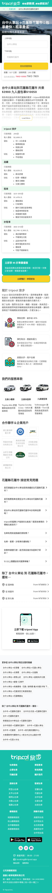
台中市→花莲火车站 (11, 739)
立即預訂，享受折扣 (26, 279)
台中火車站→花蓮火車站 (31, 667)
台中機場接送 (13, 825)
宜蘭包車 (38, 789)
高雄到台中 (38, 829)
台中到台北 (38, 821)
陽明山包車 (13, 797)
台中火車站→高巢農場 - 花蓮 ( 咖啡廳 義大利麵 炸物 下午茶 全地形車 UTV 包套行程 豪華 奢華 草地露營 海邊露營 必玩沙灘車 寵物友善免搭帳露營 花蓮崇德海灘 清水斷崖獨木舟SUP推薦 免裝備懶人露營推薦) (26, 686)
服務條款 (25, 863)
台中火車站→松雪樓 (11, 667)
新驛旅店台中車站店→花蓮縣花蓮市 (17, 720)
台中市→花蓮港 (9, 730)
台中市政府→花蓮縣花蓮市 (14, 725)
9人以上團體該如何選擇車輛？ (17, 561)
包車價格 (13, 765)
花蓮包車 (12, 9)
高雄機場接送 (13, 829)
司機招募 (13, 774)
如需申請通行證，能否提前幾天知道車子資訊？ (22, 551)
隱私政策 (16, 863)
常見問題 (38, 769)
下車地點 (8, 51)
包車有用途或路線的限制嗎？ (16, 533)
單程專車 (38, 765)
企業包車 (13, 769)
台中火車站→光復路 (30, 672)
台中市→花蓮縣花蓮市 (12, 711)
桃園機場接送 (13, 817)
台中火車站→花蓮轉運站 (13, 696)
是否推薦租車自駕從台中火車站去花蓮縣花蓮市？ (23, 500)
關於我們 (38, 774)
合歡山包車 (13, 801)
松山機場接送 (13, 821)
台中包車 (38, 797)
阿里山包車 (13, 789)
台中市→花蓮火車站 (35, 725)
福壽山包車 (13, 804)
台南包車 (38, 804)
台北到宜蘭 (38, 825)
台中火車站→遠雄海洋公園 (34, 677)
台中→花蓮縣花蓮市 (11, 716)
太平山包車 (13, 793)
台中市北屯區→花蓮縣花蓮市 (35, 711)
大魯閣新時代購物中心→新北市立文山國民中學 (22, 735)
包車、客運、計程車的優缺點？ (17, 541)
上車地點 (8, 38)
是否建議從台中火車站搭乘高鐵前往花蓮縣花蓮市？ (24, 489)
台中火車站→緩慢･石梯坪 (13, 682)
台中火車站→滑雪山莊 (12, 677)
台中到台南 (38, 832)
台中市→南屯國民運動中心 (29, 730)
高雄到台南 (38, 817)
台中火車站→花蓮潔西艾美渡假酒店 (17, 691)
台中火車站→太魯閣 (11, 672)
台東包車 (38, 801)
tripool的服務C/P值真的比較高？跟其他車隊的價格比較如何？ (24, 523)
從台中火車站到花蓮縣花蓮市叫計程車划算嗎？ (22, 512)
